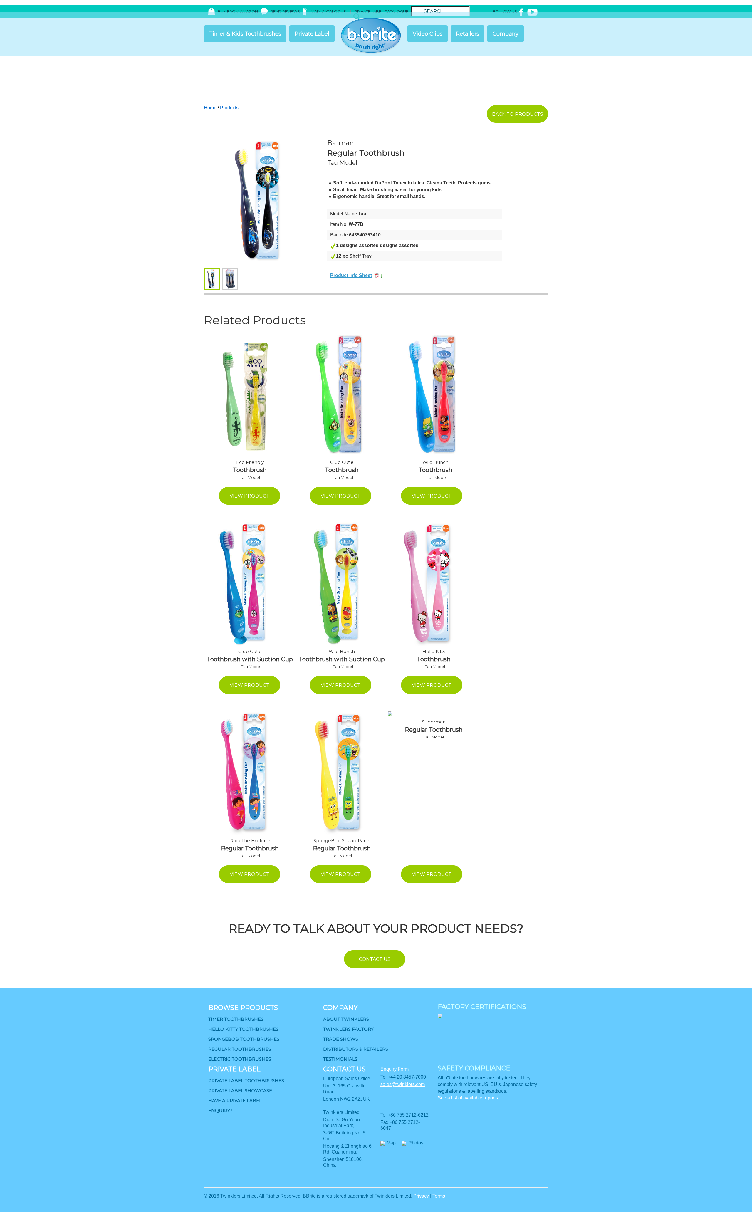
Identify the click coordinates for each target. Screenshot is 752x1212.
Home (210, 107)
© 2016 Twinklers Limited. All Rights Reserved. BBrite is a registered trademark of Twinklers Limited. (308, 1195)
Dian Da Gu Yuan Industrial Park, (341, 1122)
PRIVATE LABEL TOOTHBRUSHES (246, 1080)
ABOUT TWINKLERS (346, 1019)
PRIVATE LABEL (234, 1069)
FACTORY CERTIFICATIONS (482, 1007)
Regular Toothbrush (365, 153)
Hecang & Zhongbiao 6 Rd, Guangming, (347, 1149)
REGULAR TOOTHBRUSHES (239, 1049)
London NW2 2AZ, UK (346, 1099)
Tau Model (342, 162)
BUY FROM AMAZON (238, 11)
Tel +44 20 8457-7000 (403, 1077)
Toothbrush (250, 470)
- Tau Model (342, 477)
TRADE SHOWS (340, 1039)
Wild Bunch (435, 462)
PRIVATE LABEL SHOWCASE (240, 1090)
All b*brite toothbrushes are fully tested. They (484, 1077)
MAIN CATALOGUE (329, 11)
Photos (416, 1142)
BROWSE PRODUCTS (243, 1008)
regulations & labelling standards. (472, 1091)
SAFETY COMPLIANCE (474, 1068)
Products (229, 107)
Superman (434, 722)
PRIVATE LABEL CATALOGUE (381, 11)
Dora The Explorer (249, 840)
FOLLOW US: (505, 11)
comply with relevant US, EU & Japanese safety (487, 1084)
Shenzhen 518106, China (343, 1162)
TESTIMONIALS (340, 1059)
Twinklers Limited (341, 1112)
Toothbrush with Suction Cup (250, 659)
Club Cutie (342, 462)
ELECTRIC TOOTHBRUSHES (239, 1059)
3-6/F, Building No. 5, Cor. (345, 1135)
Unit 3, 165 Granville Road (344, 1088)
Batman (340, 143)
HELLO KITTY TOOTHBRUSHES (243, 1029)
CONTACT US (344, 1069)
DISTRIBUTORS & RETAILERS (355, 1049)
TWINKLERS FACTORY (348, 1029)
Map (391, 1142)
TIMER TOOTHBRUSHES (235, 1019)
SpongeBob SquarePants (341, 840)
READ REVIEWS (285, 11)
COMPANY (340, 1008)
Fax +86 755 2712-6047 (400, 1125)
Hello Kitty (433, 651)
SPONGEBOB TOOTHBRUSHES (243, 1039)
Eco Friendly (250, 462)
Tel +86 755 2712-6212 (404, 1114)
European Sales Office (346, 1078)
